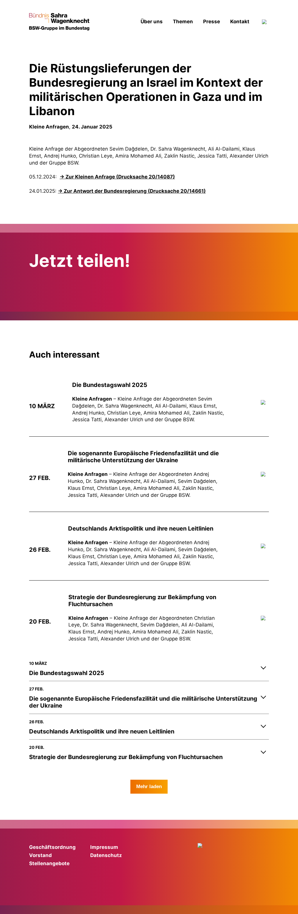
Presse (211, 21)
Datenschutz (106, 855)
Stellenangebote (49, 863)
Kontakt (239, 21)
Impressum (104, 847)
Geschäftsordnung (52, 847)
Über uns (152, 21)
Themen (183, 21)
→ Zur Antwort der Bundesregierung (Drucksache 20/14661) (132, 191)
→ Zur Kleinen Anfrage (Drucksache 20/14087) (117, 177)
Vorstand (40, 855)
